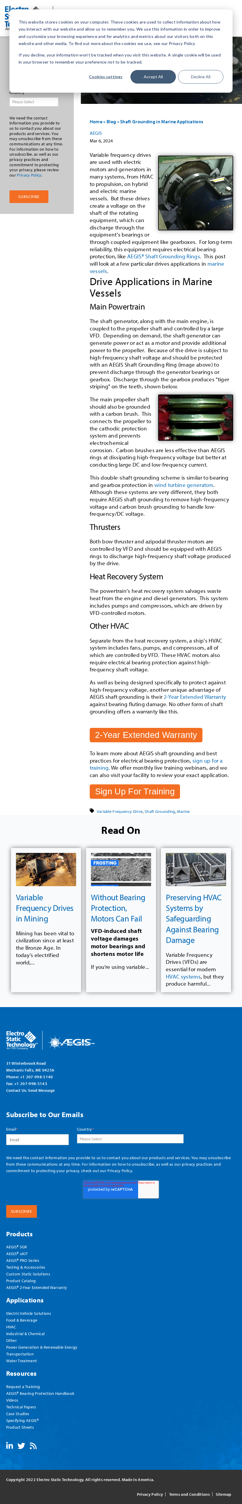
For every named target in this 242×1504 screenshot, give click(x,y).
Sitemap (223, 1494)
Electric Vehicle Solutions (28, 1313)
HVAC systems (183, 976)
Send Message (41, 1090)
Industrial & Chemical (25, 1333)
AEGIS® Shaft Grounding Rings (163, 256)
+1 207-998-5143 (30, 1083)
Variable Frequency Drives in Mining (44, 908)
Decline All (200, 76)
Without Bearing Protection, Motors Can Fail (118, 908)
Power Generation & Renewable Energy (42, 1347)
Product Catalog (21, 1280)
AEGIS (96, 133)
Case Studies (18, 1413)
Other (11, 1340)
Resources (21, 1373)
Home (96, 121)
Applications (25, 1300)
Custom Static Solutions (28, 1274)
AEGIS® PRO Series (22, 1260)
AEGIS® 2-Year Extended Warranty (36, 1287)
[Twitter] (21, 1447)
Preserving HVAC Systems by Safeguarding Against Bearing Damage (194, 918)
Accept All (153, 76)
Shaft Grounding (160, 811)
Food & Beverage (21, 1320)
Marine (183, 811)
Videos (12, 1400)
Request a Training (23, 1386)
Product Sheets (20, 1427)
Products (19, 1234)
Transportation (20, 1354)
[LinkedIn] (9, 1447)
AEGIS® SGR (16, 1247)
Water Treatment (21, 1360)
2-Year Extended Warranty (194, 696)
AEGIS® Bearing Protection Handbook (40, 1393)
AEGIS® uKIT (17, 1253)
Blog (111, 121)
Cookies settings (105, 76)
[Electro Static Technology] (58, 1038)
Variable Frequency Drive (120, 811)
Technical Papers (21, 1407)
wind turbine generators (183, 484)
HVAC (11, 1327)
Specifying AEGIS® (22, 1420)
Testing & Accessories (25, 1267)
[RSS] (33, 1447)
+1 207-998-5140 (36, 1076)
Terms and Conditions (189, 1494)
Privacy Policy (29, 175)
